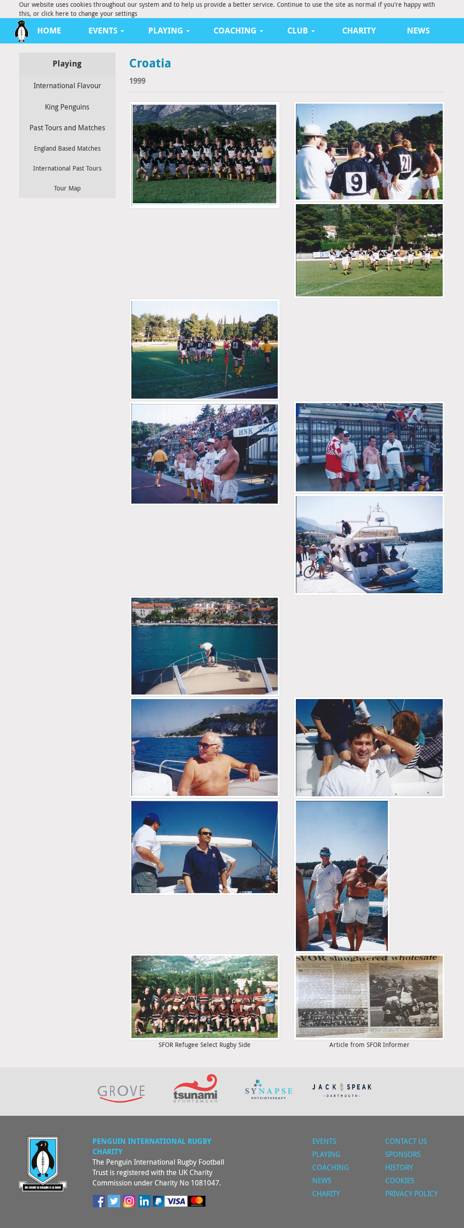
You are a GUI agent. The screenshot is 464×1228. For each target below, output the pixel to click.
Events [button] (104, 30)
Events (324, 1141)
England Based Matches (67, 148)
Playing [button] (166, 30)
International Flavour (67, 85)
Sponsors (402, 1154)
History (399, 1167)
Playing (326, 1154)
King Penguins (67, 107)
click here (55, 13)
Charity (359, 30)
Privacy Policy (411, 1194)
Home (49, 30)
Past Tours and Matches (67, 128)
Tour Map (67, 188)
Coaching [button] (236, 30)
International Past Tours (67, 168)
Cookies (399, 1180)
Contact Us (406, 1141)
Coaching (330, 1167)
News (418, 30)
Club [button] (298, 30)
